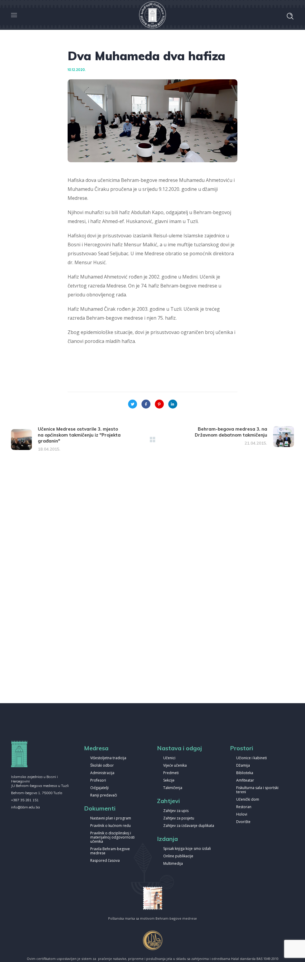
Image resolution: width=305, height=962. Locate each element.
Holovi (241, 814)
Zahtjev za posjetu (178, 818)
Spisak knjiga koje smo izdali (187, 849)
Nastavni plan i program (110, 818)
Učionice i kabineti (251, 758)
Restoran (243, 807)
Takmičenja (172, 788)
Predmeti (171, 773)
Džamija (243, 765)
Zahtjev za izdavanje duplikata (188, 826)
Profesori (98, 780)
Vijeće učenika (175, 765)
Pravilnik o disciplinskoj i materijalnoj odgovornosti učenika (112, 837)
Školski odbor (102, 765)
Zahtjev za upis (176, 811)
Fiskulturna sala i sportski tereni (257, 790)
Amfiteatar (245, 780)
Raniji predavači (103, 795)
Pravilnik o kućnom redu (110, 826)
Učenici (169, 758)
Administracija (102, 773)
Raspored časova (105, 861)
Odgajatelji (99, 788)
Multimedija (173, 864)
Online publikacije (178, 856)
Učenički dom (247, 799)
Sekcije (169, 780)
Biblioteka (244, 773)
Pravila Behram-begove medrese (110, 851)
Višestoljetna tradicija (108, 758)
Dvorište (243, 822)
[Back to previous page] (152, 439)
